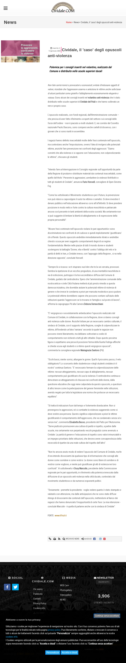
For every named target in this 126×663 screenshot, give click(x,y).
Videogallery (66, 595)
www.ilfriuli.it (61, 515)
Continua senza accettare (107, 615)
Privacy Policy (39, 603)
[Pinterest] (104, 539)
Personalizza (53, 652)
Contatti (37, 598)
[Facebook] (94, 539)
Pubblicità (37, 594)
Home (69, 22)
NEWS (63, 599)
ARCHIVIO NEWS (72, 539)
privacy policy (54, 630)
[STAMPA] (54, 539)
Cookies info (39, 608)
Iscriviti (103, 582)
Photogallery (66, 590)
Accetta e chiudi (69, 652)
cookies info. (12, 636)
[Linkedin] (100, 539)
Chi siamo (38, 589)
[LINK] (50, 539)
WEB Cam (64, 585)
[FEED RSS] (59, 539)
